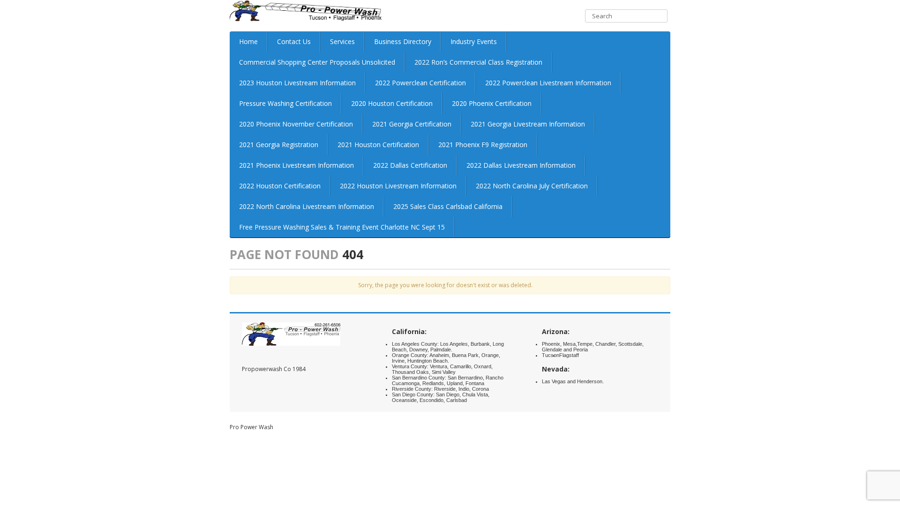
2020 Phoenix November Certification (296, 123)
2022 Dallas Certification (410, 165)
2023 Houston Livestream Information (297, 82)
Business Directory (402, 41)
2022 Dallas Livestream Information (521, 165)
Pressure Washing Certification (285, 103)
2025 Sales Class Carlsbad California (447, 206)
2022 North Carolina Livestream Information (306, 206)
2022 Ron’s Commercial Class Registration (478, 62)
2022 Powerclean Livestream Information (548, 82)
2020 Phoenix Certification (492, 103)
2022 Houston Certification (280, 185)
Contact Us (294, 41)
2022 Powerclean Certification (420, 82)
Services (342, 41)
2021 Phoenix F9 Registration (482, 144)
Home (248, 41)
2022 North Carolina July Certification (532, 185)
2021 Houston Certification (378, 144)
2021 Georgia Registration (278, 144)
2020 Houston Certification (392, 103)
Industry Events (473, 41)
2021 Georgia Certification (411, 123)
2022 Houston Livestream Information (398, 185)
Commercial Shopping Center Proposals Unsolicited (317, 62)
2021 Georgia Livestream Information (528, 123)
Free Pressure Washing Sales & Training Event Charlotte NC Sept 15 (342, 227)
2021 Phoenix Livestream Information (296, 165)
